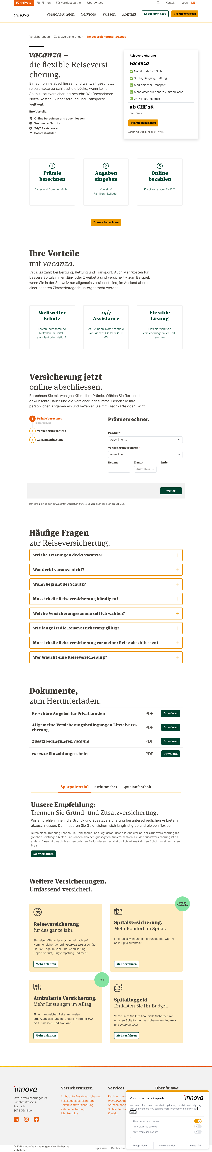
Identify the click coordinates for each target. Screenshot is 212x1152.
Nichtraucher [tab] (105, 786)
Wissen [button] (109, 14)
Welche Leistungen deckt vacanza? (68, 555)
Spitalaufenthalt (118, 1109)
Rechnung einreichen (122, 1096)
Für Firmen (44, 2)
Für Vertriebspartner (69, 2)
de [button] (193, 2)
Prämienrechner (185, 14)
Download (170, 713)
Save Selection (167, 1145)
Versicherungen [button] (60, 14)
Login (155, 14)
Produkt (115, 433)
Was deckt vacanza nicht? (58, 569)
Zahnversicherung (72, 1109)
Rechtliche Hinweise (124, 1148)
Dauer (139, 462)
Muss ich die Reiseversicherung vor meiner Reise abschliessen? (96, 642)
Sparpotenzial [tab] (74, 786)
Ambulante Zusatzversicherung (81, 1096)
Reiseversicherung (106, 36)
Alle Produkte (69, 1113)
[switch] (198, 1121)
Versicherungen (39, 36)
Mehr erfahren (43, 854)
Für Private (23, 2)
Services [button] (88, 14)
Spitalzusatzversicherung (77, 1105)
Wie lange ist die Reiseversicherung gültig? (76, 628)
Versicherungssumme (124, 448)
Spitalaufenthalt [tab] (137, 786)
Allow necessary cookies (146, 1121)
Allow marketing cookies (145, 1131)
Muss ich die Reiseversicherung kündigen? (75, 598)
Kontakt (170, 2)
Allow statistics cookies (145, 1126)
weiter (170, 491)
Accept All (195, 1145)
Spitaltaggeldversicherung (78, 1100)
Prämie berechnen (143, 123)
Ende (164, 462)
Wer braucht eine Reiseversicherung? (70, 657)
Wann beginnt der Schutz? (59, 584)
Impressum (101, 1148)
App (117, 1100)
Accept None (139, 1145)
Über (95, 2)
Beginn (114, 462)
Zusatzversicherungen (68, 36)
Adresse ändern (118, 1105)
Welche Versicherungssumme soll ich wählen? (79, 613)
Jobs (185, 2)
